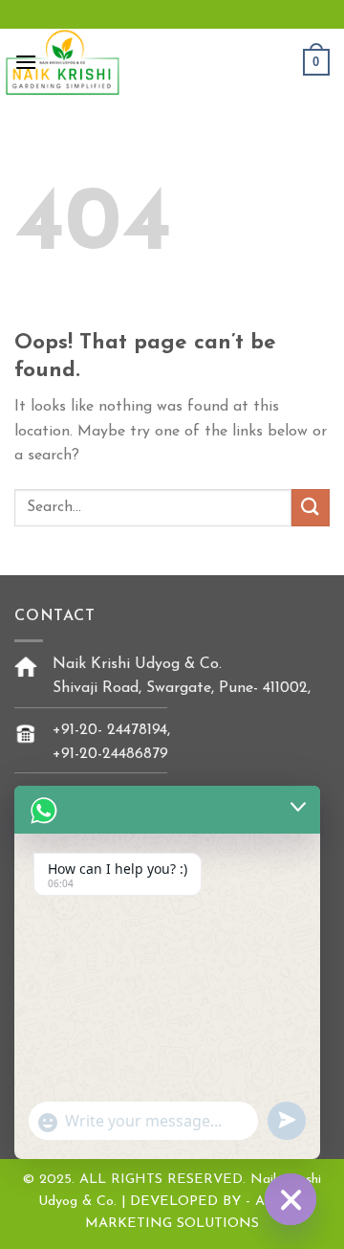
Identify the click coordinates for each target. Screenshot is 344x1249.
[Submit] (310, 507)
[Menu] (25, 61)
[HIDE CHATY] (290, 1199)
